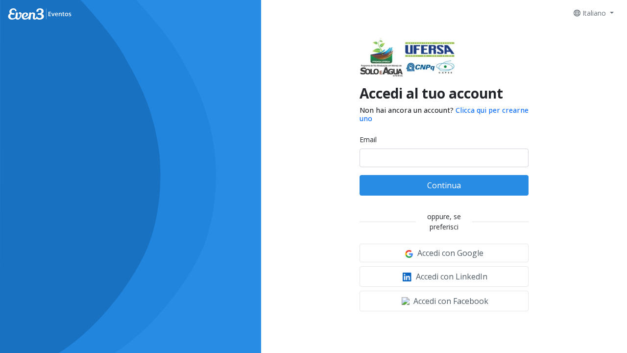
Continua (444, 185)
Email (368, 139)
